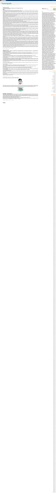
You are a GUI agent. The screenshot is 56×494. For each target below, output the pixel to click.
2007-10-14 (54, 126)
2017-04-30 (54, 347)
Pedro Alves (54, 85)
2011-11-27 (54, 229)
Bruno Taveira (54, 75)
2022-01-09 (54, 434)
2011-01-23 (54, 208)
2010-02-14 (54, 184)
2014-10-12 (54, 290)
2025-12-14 (54, 482)
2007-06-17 (54, 119)
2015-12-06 (54, 314)
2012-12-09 (54, 251)
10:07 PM (9, 48)
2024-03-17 (54, 460)
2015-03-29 (54, 301)
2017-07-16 (54, 351)
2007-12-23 (54, 131)
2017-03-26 (54, 345)
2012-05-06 (54, 241)
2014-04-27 (54, 281)
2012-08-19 (54, 247)
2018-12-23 (54, 372)
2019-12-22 (54, 389)
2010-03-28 (54, 187)
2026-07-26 (54, 491)
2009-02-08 (54, 158)
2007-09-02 (54, 124)
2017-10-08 (54, 353)
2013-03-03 (54, 253)
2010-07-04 (54, 194)
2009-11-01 (54, 177)
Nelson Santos (54, 83)
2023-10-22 (54, 454)
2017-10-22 (54, 354)
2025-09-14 (54, 479)
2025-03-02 (54, 473)
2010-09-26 (54, 199)
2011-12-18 (54, 231)
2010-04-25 (54, 189)
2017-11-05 (54, 355)
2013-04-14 (54, 255)
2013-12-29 (54, 272)
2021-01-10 (54, 412)
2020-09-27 (54, 404)
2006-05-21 (54, 96)
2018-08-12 (54, 368)
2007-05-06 (54, 116)
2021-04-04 (54, 418)
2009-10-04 (54, 175)
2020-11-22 (54, 408)
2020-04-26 (54, 398)
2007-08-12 (54, 123)
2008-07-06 (54, 144)
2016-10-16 (54, 333)
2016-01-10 (54, 317)
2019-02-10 (54, 376)
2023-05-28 (54, 452)
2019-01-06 (54, 373)
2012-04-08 (54, 239)
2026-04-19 (54, 486)
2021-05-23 (54, 422)
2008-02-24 (54, 135)
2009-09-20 (54, 174)
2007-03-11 (54, 112)
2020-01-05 (54, 390)
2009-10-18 (54, 176)
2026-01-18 (54, 484)
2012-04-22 (54, 240)
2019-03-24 (54, 378)
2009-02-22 (54, 159)
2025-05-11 (54, 478)
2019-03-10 (54, 377)
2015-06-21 (54, 306)
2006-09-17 (54, 100)
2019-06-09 (54, 380)
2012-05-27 (54, 243)
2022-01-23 (54, 435)
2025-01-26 (54, 471)
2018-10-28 (54, 369)
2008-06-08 (54, 142)
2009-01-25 (54, 157)
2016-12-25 (54, 338)
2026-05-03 (54, 487)
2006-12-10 (54, 106)
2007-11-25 (54, 129)
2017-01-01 (54, 339)
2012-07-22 (54, 246)
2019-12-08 (54, 388)
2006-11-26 (54, 105)
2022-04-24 (54, 440)
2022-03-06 (54, 437)
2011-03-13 (54, 211)
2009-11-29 (54, 179)
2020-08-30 (54, 402)
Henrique (55, 80)
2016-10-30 (54, 334)
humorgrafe (45, 8)
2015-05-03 (54, 303)
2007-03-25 (54, 113)
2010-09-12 (54, 198)
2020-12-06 (54, 409)
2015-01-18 (54, 297)
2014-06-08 (54, 284)
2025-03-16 (54, 474)
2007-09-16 (54, 125)
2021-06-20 (54, 424)
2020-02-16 (54, 393)
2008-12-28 (54, 155)
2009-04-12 (54, 163)
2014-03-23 (54, 278)
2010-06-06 (54, 192)
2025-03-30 (54, 475)
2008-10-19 (54, 150)
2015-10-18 (54, 311)
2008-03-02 (54, 136)
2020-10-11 (54, 405)
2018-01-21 (54, 359)
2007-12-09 (54, 130)
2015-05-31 (54, 305)
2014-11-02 (54, 292)
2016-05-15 (54, 326)
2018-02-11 (54, 360)
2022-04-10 (54, 439)
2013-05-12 (54, 257)
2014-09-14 (54, 288)
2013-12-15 (54, 271)
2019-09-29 (54, 384)
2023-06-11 (54, 453)
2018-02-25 (54, 361)
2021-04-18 (54, 419)
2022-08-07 (54, 441)
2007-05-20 (54, 117)
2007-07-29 (54, 122)
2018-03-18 (54, 363)
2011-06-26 (54, 219)
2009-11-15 (54, 178)
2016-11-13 (54, 335)
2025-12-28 (54, 483)
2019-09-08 (54, 383)
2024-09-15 (54, 464)
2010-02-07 (54, 183)
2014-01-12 (54, 273)
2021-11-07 (54, 429)
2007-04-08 (54, 114)
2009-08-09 (54, 172)
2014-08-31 (54, 287)
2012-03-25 (54, 238)
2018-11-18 (54, 370)
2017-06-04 (54, 349)
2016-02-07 (54, 319)
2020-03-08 (54, 394)
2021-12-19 (54, 432)
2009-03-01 (54, 160)
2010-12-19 (54, 205)
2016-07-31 (54, 330)
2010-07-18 (54, 195)
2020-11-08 (54, 407)
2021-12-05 (54, 431)
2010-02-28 (54, 185)
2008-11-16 (54, 152)
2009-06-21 (54, 168)
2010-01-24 (54, 182)
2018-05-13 (54, 366)
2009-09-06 (54, 173)
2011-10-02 (54, 225)
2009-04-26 (54, 164)
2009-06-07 (54, 167)
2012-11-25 (54, 250)
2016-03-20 (54, 322)
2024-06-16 (54, 462)
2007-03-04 (54, 111)
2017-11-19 (54, 356)
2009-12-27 (54, 181)
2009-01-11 (54, 156)
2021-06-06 (54, 423)
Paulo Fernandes (54, 84)
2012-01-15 (54, 233)
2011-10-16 (54, 226)
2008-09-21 (54, 148)
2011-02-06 (54, 209)
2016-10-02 (54, 332)
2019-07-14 (54, 382)
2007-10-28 (54, 127)
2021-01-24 (54, 413)
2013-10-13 (54, 266)
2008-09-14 (54, 147)
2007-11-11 (54, 128)
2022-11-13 (54, 444)
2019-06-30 (54, 381)
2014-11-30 (54, 294)
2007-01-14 (54, 108)
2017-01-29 (54, 341)
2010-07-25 (54, 196)
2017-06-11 (54, 350)
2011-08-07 (54, 222)
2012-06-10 (54, 244)
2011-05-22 (54, 216)
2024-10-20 (54, 466)
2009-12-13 (54, 180)
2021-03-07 (54, 416)
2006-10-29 (54, 103)
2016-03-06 (54, 321)
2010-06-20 (54, 193)
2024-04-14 (54, 461)
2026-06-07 (54, 489)
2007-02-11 (54, 110)
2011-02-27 (54, 210)
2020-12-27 (54, 411)
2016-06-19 (54, 329)
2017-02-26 (54, 343)
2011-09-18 (54, 224)
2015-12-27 (54, 316)
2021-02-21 (54, 415)
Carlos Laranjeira (54, 76)
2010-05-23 (54, 191)
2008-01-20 (54, 133)
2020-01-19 (54, 391)
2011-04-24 (54, 214)
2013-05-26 (54, 258)
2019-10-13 (54, 385)
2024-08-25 (54, 463)
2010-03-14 (54, 186)
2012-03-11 (54, 237)
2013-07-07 (54, 261)
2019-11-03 (54, 386)
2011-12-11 (54, 230)
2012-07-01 (54, 245)
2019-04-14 (54, 379)
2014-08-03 (54, 286)
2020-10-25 (54, 406)
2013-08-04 (54, 263)
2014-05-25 (54, 283)
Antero (55, 73)
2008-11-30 (54, 153)
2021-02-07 (54, 414)
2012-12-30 (54, 252)
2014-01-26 (54, 274)
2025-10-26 (54, 480)
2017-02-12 (54, 342)
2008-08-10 (54, 146)
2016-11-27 (54, 336)
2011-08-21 (54, 223)
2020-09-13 (54, 403)
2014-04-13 (54, 280)
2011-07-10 (54, 220)
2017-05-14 (54, 348)
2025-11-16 (54, 481)
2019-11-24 (54, 387)
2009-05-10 (54, 165)
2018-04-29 (54, 365)
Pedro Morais (54, 87)
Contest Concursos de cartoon (52, 71)
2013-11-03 (54, 268)
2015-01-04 (54, 296)
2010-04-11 (54, 188)
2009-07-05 (54, 169)
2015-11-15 (54, 313)
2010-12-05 (54, 204)
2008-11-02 (54, 151)
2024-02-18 (54, 459)
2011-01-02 (54, 206)
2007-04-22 (54, 115)
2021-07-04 (54, 425)
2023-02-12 (54, 448)
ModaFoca (54, 92)
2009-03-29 (54, 162)
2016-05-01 (54, 325)
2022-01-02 (54, 433)
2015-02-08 (54, 298)
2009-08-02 (54, 171)
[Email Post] (12, 48)
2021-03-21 (54, 417)
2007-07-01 (54, 120)
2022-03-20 (54, 438)
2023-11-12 (54, 455)
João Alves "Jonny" (54, 81)
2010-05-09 (54, 190)
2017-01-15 (54, 340)
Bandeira (55, 74)
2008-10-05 (54, 149)
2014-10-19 (54, 291)
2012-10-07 (54, 248)
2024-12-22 (54, 469)
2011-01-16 (54, 207)
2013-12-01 (54, 270)
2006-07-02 (54, 98)
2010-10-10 (54, 200)
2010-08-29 (54, 197)
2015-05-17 (54, 304)
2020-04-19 (54, 397)
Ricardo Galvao (54, 88)
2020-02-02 (54, 392)
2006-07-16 (54, 99)
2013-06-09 (54, 259)
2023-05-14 (54, 451)
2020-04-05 (54, 396)
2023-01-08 (54, 447)
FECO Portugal (54, 72)
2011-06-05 (54, 217)
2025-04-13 (54, 476)
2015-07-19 (54, 308)
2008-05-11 (54, 140)
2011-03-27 (54, 212)
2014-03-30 (54, 279)
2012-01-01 (54, 232)
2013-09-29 (54, 265)
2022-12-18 (54, 445)
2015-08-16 (54, 309)
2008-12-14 (54, 154)
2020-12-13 (54, 410)
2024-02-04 (54, 458)
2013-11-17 (54, 269)
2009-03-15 (54, 161)
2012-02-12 (54, 235)
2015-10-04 (54, 310)
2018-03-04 (54, 362)
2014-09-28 (54, 289)
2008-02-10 (54, 134)
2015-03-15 (54, 300)
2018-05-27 (54, 367)
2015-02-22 (54, 299)
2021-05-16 (54, 421)
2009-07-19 (54, 170)
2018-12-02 (54, 371)
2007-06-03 (54, 118)
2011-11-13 (54, 228)
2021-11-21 (54, 430)
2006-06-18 (54, 97)
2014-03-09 (54, 277)
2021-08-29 (54, 428)
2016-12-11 (54, 337)
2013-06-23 (54, 260)
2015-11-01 (54, 312)
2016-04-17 (54, 324)
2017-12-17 (54, 358)
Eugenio (55, 78)
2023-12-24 (54, 456)
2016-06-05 (54, 328)
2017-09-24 (54, 352)
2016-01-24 (54, 318)
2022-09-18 (54, 443)
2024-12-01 (54, 467)
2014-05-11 (54, 282)
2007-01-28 (54, 109)
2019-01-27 (54, 375)
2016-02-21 (54, 320)
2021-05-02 (54, 420)
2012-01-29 (54, 234)
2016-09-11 (54, 331)
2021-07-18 (54, 426)
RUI (55, 89)
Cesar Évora (54, 77)
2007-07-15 (54, 121)
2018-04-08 (54, 364)
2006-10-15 (54, 102)
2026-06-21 (54, 490)
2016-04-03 (54, 323)
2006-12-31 (54, 107)
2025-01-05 (54, 470)
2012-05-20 (54, 242)
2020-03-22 (54, 395)
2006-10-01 (54, 101)
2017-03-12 (54, 344)
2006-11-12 (54, 104)
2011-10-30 (54, 227)
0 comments (11, 48)
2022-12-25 (54, 446)
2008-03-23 (54, 137)
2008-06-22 (54, 143)
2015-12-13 (54, 315)
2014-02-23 (54, 276)
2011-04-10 (54, 213)
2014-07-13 (54, 285)
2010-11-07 (54, 202)
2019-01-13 (54, 374)
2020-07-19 (54, 401)
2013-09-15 (54, 264)
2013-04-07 (54, 254)
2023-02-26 (54, 449)
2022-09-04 (54, 442)
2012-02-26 (54, 236)
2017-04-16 (54, 346)
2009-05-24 (54, 166)
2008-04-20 (54, 139)
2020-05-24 (54, 400)
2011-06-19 (54, 218)
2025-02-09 (54, 472)
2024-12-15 (54, 468)
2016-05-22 (54, 327)
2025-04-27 (54, 477)
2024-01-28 (54, 457)
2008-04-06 (54, 138)
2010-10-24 (54, 201)
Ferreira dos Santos (53, 79)
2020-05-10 (54, 399)
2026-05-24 (54, 488)
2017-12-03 (54, 357)
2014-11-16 (54, 293)
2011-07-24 (54, 221)
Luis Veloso (54, 82)
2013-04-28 (54, 256)
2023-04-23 (54, 450)
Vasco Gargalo (54, 91)
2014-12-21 (54, 295)
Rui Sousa (54, 90)
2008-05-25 (54, 141)
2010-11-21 (54, 203)
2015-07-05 (54, 307)
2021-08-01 (54, 427)
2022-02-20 (54, 436)
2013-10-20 (54, 267)
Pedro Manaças (54, 86)
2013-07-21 (54, 262)
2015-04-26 (54, 302)
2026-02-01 (54, 485)
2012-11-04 (54, 249)
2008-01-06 (54, 132)
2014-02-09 (54, 275)
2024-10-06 (54, 465)
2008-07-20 (54, 145)
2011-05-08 (54, 215)
